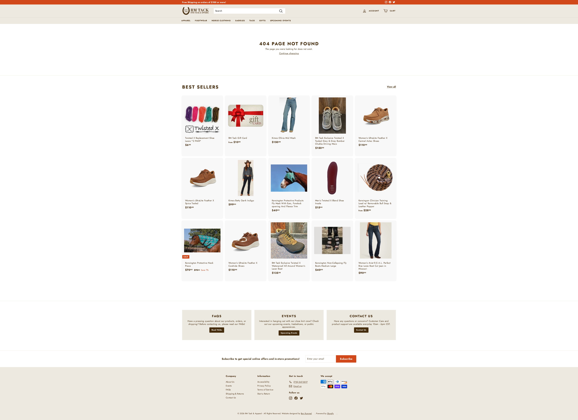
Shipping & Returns (235, 393)
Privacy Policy (264, 385)
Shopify (330, 413)
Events (229, 385)
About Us (230, 381)
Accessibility (263, 381)
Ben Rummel (306, 413)
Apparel (185, 20)
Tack (252, 20)
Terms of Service (265, 389)
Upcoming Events (280, 20)
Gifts (262, 20)
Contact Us (361, 329)
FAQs (228, 389)
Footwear (201, 20)
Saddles (240, 20)
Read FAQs (216, 329)
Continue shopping (289, 53)
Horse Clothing (221, 20)
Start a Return (263, 393)
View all (391, 86)
